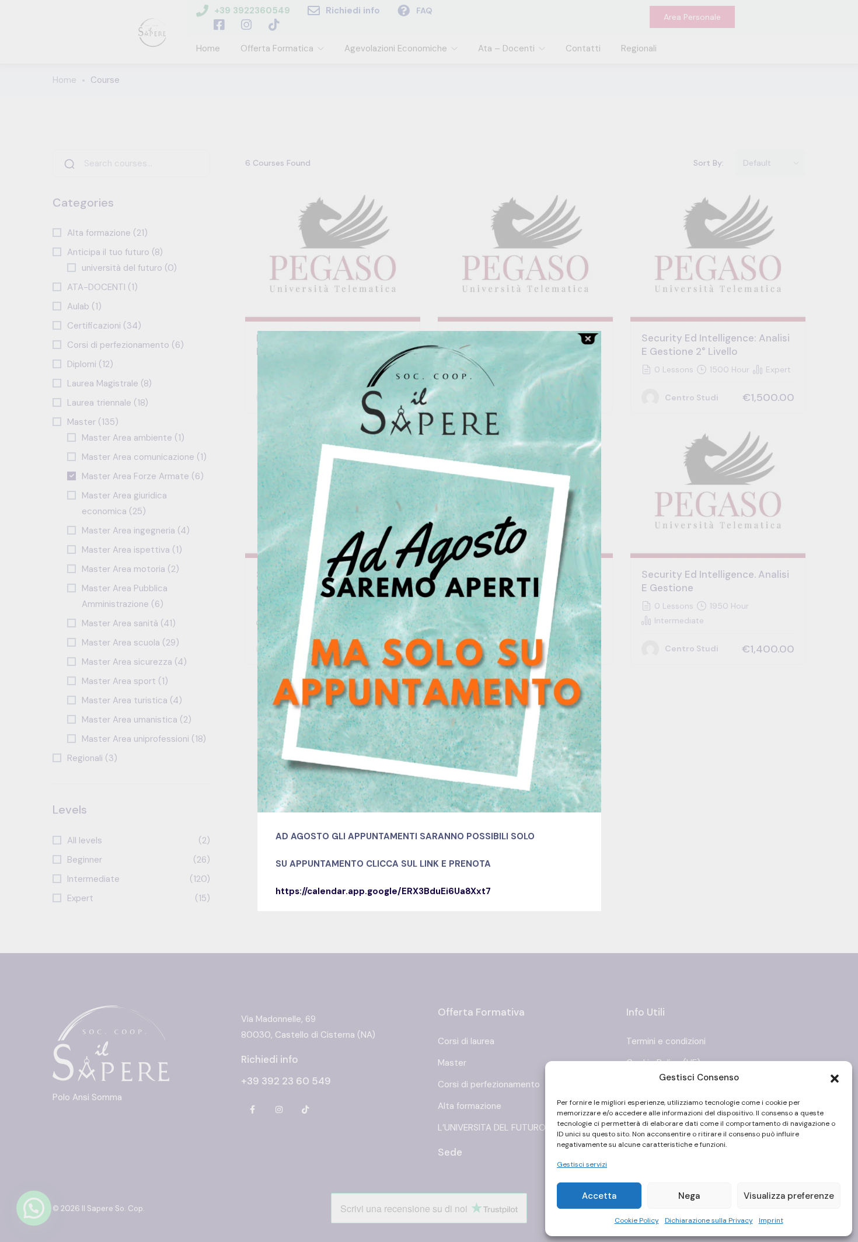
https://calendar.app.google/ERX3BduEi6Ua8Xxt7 (383, 891)
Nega (689, 1196)
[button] (834, 1077)
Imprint (771, 1220)
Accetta (599, 1196)
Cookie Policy (637, 1220)
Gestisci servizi (582, 1164)
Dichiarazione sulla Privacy (709, 1220)
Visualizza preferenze (789, 1196)
